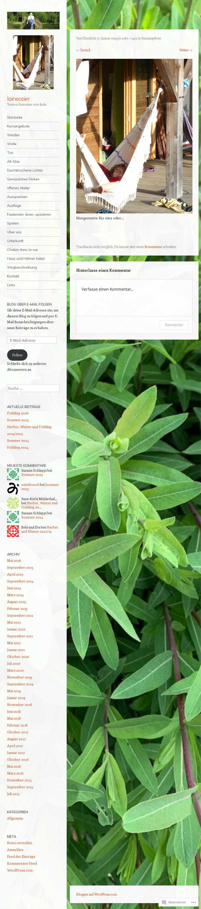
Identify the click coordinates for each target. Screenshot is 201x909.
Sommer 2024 (18, 440)
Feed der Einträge (21, 856)
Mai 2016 (14, 766)
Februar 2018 (17, 725)
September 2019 (20, 684)
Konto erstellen (19, 842)
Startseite (14, 117)
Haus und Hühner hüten (26, 258)
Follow (17, 355)
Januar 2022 (16, 629)
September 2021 (20, 636)
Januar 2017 (16, 752)
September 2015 (20, 787)
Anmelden (15, 849)
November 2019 (19, 677)
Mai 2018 (14, 718)
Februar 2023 (17, 608)
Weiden (13, 135)
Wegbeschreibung (22, 267)
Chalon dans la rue (22, 249)
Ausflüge (14, 205)
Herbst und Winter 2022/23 (39, 529)
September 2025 (20, 567)
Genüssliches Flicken (23, 179)
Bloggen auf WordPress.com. (96, 894)
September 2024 (20, 581)
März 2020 (15, 670)
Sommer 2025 (18, 420)
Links (11, 285)
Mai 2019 (14, 690)
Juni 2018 (14, 711)
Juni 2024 (14, 588)
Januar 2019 (16, 697)
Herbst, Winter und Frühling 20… (39, 505)
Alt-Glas (13, 161)
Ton (10, 152)
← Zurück (83, 50)
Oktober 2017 (17, 732)
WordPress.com (20, 870)
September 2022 (20, 615)
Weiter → (185, 50)
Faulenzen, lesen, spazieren (29, 214)
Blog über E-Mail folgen (29, 304)
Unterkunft (15, 241)
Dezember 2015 (19, 780)
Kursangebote (18, 126)
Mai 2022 (14, 622)
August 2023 (16, 601)
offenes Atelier (18, 188)
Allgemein (15, 818)
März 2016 (15, 773)
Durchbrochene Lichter (25, 170)
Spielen (13, 223)
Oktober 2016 (18, 759)
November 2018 (19, 704)
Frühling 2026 (17, 413)
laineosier (18, 98)
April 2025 (15, 574)
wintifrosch (30, 484)
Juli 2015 (13, 793)
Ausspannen (17, 197)
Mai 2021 (14, 642)
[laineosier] (33, 20)
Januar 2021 (16, 649)
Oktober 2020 (18, 656)
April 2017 (15, 745)
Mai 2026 (14, 560)
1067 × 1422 (130, 38)
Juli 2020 (13, 663)
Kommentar (153, 247)
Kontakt (13, 276)
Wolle (11, 144)
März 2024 (15, 594)
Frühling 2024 (17, 447)
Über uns (14, 232)
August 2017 (16, 739)
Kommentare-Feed (22, 863)
